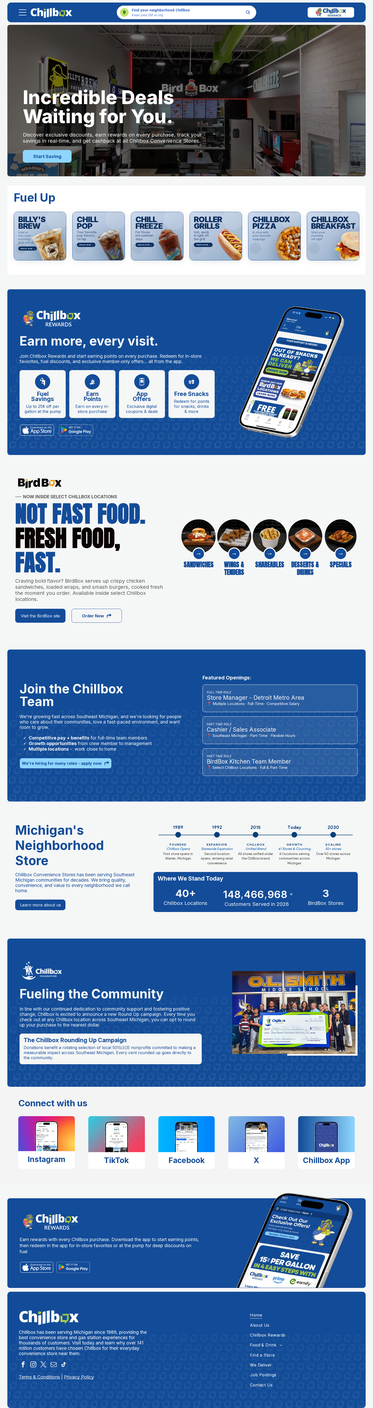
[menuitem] (302, 1315)
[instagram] (33, 1365)
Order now (27, 249)
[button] (40, 236)
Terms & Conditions (39, 1377)
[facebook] (23, 1365)
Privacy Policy (79, 1377)
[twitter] (43, 1365)
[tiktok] (63, 1365)
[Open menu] (22, 12)
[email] (53, 1365)
